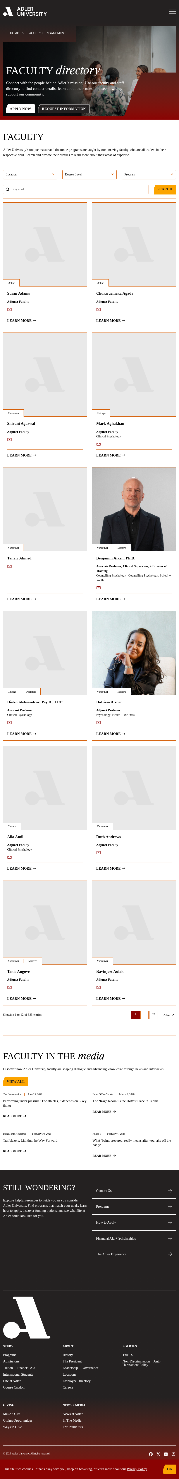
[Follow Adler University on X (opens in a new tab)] (158, 1454)
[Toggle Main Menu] (172, 11)
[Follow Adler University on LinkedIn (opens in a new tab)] (166, 1454)
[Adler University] (25, 11)
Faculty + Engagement (47, 33)
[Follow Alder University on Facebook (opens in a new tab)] (150, 1454)
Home (14, 33)
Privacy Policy (137, 1469)
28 (153, 1014)
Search (164, 189)
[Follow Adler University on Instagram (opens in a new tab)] (173, 1454)
